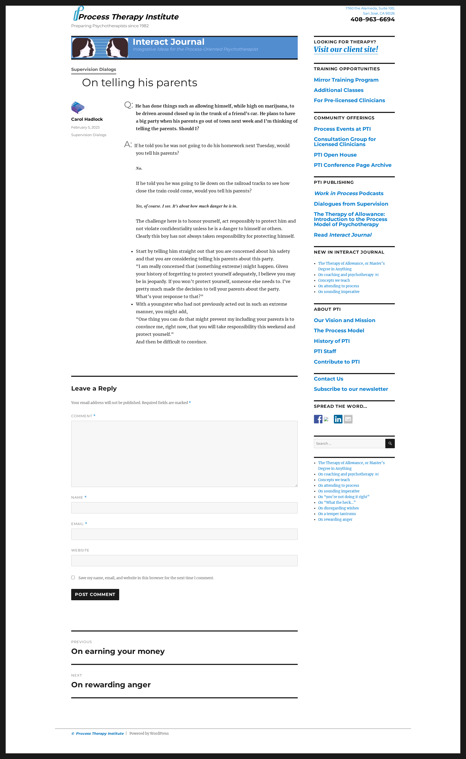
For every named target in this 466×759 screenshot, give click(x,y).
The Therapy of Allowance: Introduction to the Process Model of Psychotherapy (350, 219)
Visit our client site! (346, 49)
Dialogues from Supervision (351, 204)
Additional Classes (339, 90)
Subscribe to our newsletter (351, 389)
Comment (83, 416)
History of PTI (332, 341)
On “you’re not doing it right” (343, 497)
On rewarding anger (335, 519)
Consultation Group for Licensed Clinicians (345, 141)
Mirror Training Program (346, 80)
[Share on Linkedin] (338, 419)
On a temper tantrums (337, 514)
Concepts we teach (334, 280)
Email (79, 524)
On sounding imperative (338, 291)
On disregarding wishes (338, 508)
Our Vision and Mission (344, 320)
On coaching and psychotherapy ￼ (348, 274)
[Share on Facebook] (318, 419)
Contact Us (328, 378)
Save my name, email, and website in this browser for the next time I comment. (146, 578)
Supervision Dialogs (93, 69)
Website (80, 550)
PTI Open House (335, 154)
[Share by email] (348, 419)
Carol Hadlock (87, 119)
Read (342, 235)
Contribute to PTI (337, 361)
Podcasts (348, 193)
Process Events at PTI (342, 129)
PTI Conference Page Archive (353, 165)
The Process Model (339, 330)
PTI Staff (325, 351)
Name (79, 497)
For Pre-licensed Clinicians (349, 100)
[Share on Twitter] (328, 421)
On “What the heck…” (337, 502)
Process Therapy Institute (128, 16)
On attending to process (338, 286)
